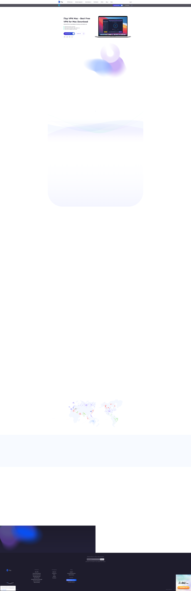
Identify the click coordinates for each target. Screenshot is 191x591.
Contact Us (54, 573)
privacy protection (81, 509)
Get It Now (183, 587)
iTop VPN (36, 571)
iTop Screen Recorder (37, 574)
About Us (54, 571)
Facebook (54, 577)
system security (88, 509)
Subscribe (102, 559)
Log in (130, 1)
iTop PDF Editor (37, 577)
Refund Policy (71, 574)
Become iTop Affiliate (71, 580)
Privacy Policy (11, 588)
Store (112, 1)
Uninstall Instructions (71, 573)
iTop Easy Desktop (36, 580)
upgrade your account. (106, 371)
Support (71, 571)
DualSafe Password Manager (36, 579)
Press (54, 574)
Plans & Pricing (37, 582)
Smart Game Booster (37, 573)
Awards (54, 576)
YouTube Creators (71, 581)
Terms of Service (169, 589)
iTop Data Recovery (36, 576)
